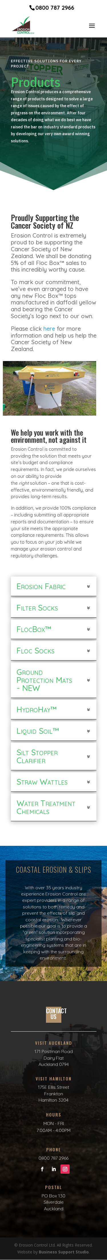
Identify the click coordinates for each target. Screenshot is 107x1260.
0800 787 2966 (54, 7)
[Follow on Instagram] (65, 1169)
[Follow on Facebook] (42, 1169)
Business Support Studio (64, 1252)
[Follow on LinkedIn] (53, 1169)
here (49, 328)
